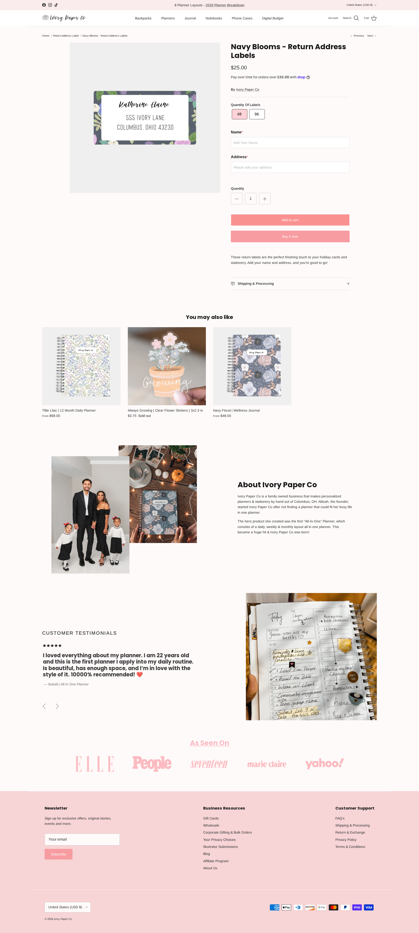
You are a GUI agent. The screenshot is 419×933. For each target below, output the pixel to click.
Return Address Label (66, 35)
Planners (168, 18)
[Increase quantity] (265, 198)
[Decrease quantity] (236, 198)
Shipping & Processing (352, 825)
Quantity (237, 188)
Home (45, 35)
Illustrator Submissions (220, 847)
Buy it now (290, 236)
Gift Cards (211, 818)
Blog (206, 854)
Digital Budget (272, 18)
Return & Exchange (350, 832)
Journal (190, 18)
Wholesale (211, 825)
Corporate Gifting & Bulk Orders (227, 832)
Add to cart (290, 220)
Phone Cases (242, 18)
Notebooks (214, 18)
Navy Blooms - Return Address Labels (105, 35)
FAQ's (340, 818)
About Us (210, 868)
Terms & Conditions (350, 847)
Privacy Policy (345, 840)
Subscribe (58, 854)
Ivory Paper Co (247, 89)
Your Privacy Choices (219, 840)
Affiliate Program (216, 861)
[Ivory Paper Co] (64, 18)
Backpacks (143, 18)
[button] (239, 114)
